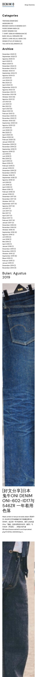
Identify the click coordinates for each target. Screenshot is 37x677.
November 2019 (8, 147)
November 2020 (8, 118)
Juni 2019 (5, 156)
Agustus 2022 (7, 90)
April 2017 (6, 216)
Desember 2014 (8, 265)
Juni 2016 (5, 239)
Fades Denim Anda (9, 28)
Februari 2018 (7, 192)
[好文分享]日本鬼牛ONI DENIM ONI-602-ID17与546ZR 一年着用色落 (18, 500)
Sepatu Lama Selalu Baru (12, 39)
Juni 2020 (6, 130)
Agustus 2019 (7, 151)
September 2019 (8, 149)
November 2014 (8, 268)
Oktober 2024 (7, 71)
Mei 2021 (5, 106)
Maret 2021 (6, 111)
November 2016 (8, 227)
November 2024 (8, 68)
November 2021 (8, 94)
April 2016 (6, 244)
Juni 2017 (5, 211)
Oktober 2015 (7, 254)
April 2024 (6, 85)
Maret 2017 (6, 218)
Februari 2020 (7, 140)
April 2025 (6, 61)
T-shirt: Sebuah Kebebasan (13, 34)
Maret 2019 (6, 163)
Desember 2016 (8, 225)
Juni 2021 (5, 104)
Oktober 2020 (7, 121)
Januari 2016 (7, 246)
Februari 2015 (7, 261)
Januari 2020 (7, 142)
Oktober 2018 (7, 175)
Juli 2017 (5, 208)
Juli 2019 (5, 154)
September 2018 (8, 178)
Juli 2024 (5, 78)
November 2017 (8, 199)
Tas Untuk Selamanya (11, 44)
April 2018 (6, 187)
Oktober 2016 (7, 230)
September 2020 (8, 123)
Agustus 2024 (7, 75)
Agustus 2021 (7, 99)
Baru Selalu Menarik (10, 36)
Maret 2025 (6, 64)
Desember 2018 (8, 170)
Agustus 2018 (7, 180)
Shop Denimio (30, 5)
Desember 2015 (8, 249)
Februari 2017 (7, 220)
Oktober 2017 (7, 201)
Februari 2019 (7, 166)
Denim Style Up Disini (10, 41)
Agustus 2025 (7, 59)
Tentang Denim (8, 21)
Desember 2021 (8, 92)
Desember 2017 (8, 196)
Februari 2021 (7, 113)
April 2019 (6, 161)
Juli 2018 (5, 182)
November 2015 (8, 251)
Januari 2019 (7, 168)
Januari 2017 (6, 223)
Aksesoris (6, 23)
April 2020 (6, 135)
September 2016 (8, 232)
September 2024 (8, 73)
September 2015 (8, 256)
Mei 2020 (5, 132)
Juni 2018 (5, 185)
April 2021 (6, 109)
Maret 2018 (6, 189)
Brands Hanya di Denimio (12, 26)
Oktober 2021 (7, 97)
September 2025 (8, 56)
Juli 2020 (5, 128)
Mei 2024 (5, 83)
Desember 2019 (8, 144)
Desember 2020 (8, 116)
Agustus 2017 (7, 206)
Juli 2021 (5, 102)
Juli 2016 (5, 237)
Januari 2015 (7, 263)
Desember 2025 (8, 54)
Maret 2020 (6, 137)
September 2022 (8, 87)
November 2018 (8, 173)
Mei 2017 (5, 213)
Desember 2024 (8, 66)
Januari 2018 (7, 194)
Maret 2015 (6, 258)
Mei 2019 (5, 159)
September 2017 (8, 204)
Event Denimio (8, 31)
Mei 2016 (5, 242)
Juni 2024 (6, 80)
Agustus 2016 (7, 235)
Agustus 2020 (7, 125)
